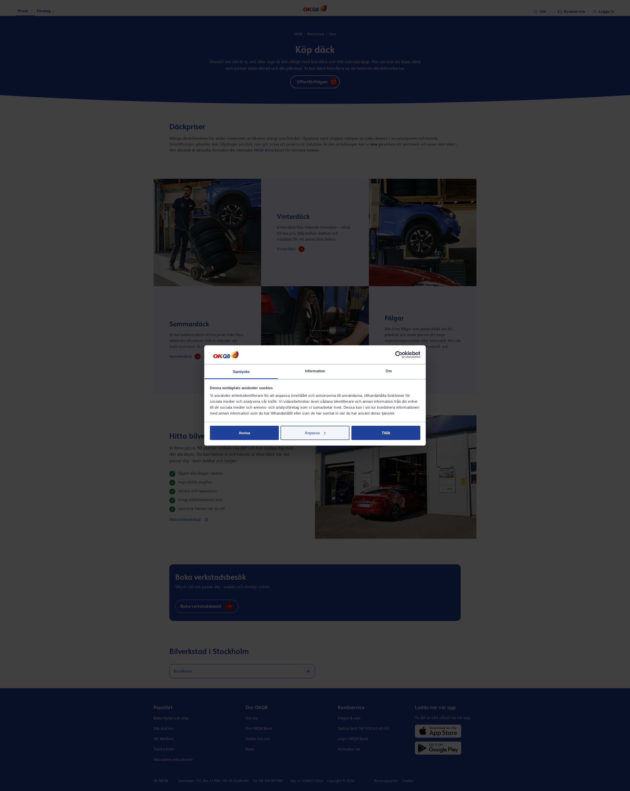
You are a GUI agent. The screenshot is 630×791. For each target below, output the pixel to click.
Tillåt (386, 433)
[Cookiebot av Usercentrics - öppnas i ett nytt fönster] (398, 354)
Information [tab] (315, 371)
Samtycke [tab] (241, 372)
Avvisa (244, 433)
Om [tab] (389, 371)
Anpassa (312, 433)
